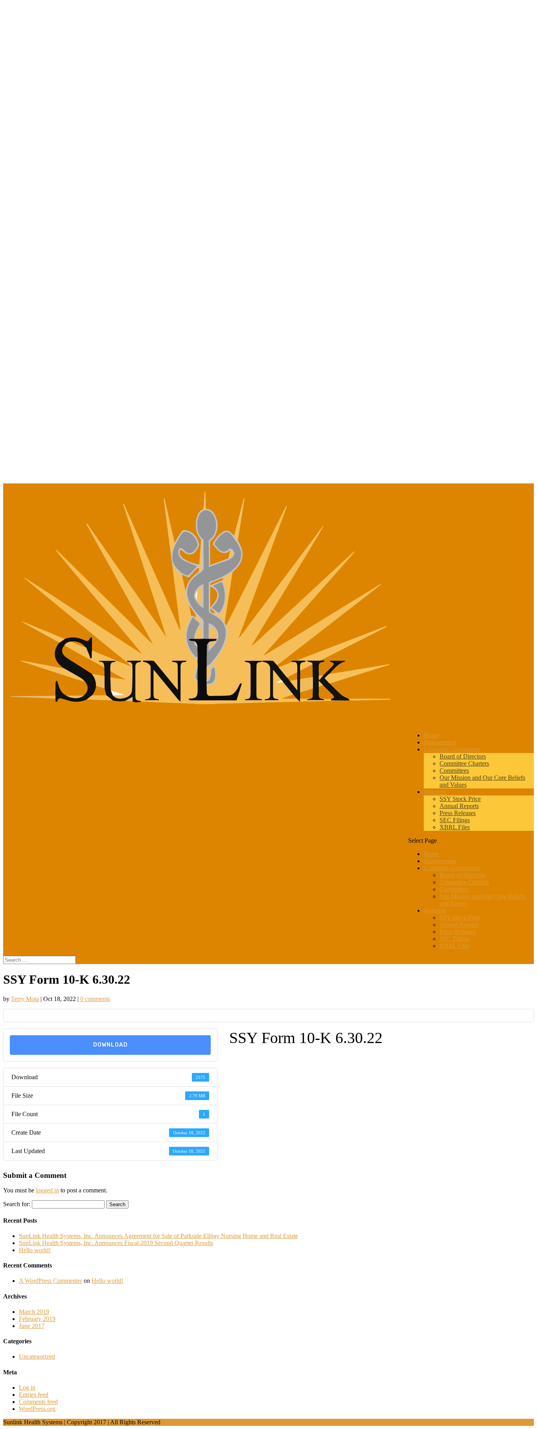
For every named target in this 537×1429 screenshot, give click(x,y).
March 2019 (34, 1311)
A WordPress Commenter (50, 1280)
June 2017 (31, 1325)
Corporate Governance (452, 868)
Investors (435, 910)
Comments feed (38, 1401)
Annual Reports (459, 806)
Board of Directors (463, 756)
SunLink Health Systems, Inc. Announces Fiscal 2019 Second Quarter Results (116, 1243)
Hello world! (35, 1250)
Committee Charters (464, 763)
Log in (27, 1387)
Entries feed (33, 1394)
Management (440, 861)
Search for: (16, 1204)
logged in (47, 1190)
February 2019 (37, 1318)
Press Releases (458, 813)
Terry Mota (25, 999)
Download (110, 1044)
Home (431, 853)
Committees (454, 770)
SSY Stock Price (460, 798)
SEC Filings (455, 820)
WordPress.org (37, 1408)
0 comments (95, 999)
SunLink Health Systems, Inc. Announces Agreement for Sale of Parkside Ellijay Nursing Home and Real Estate (158, 1235)
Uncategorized (37, 1356)
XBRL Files (455, 827)
